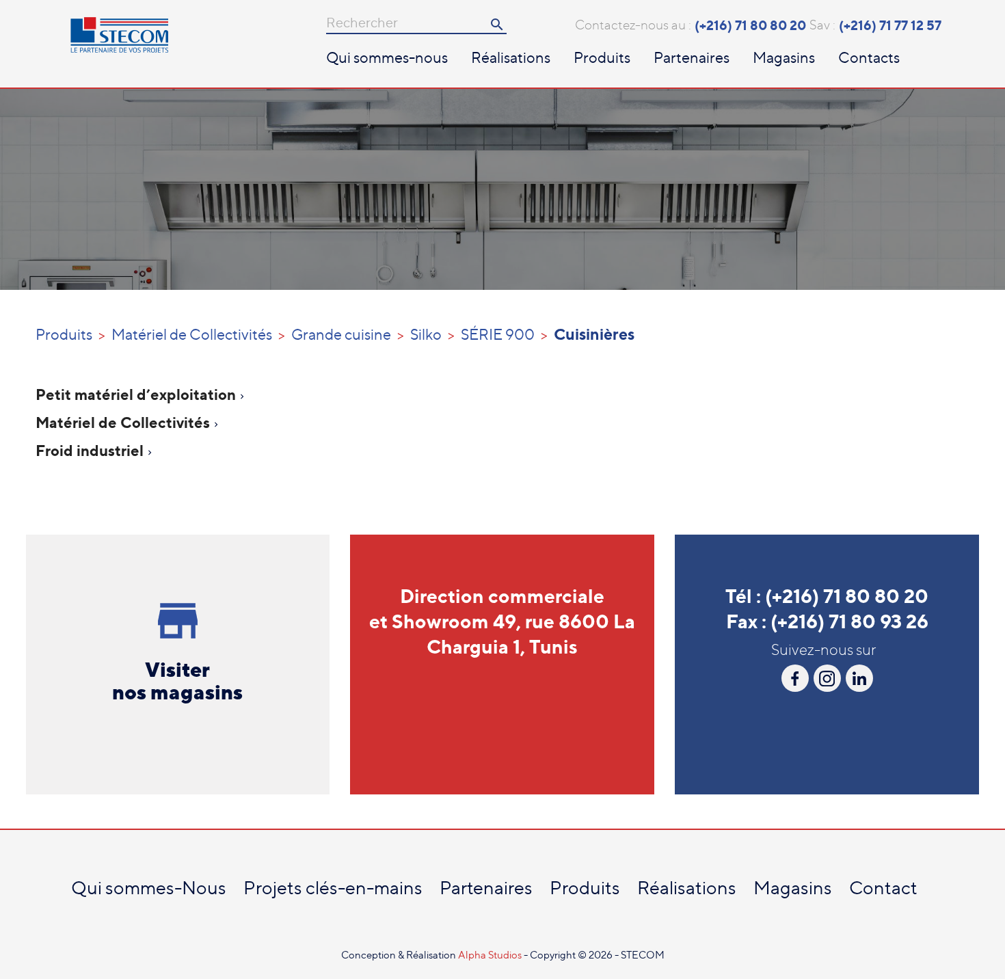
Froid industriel (90, 450)
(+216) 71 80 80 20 (750, 25)
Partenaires (691, 57)
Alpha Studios (491, 955)
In (827, 678)
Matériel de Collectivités (123, 422)
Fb (795, 678)
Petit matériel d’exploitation (136, 394)
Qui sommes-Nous (148, 888)
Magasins (784, 57)
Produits (602, 57)
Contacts (869, 57)
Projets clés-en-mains (333, 888)
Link (859, 678)
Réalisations (510, 57)
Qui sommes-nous (387, 57)
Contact (883, 888)
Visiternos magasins (177, 680)
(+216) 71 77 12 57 (890, 25)
